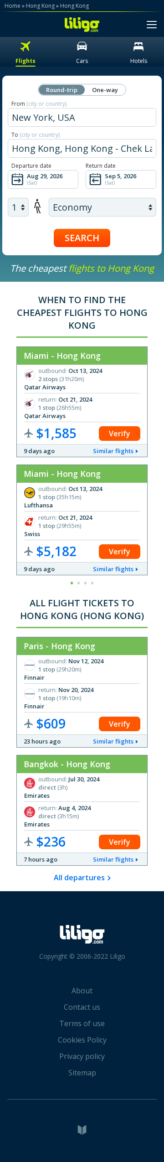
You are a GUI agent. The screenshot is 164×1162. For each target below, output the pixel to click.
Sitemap (82, 1073)
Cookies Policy (82, 1040)
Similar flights (113, 451)
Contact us (82, 1007)
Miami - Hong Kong (62, 355)
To (35, 135)
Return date (101, 166)
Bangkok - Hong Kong (67, 764)
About (82, 991)
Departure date (31, 166)
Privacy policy (82, 1056)
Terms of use (82, 1023)
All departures (79, 878)
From (39, 104)
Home (12, 6)
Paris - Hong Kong (59, 645)
